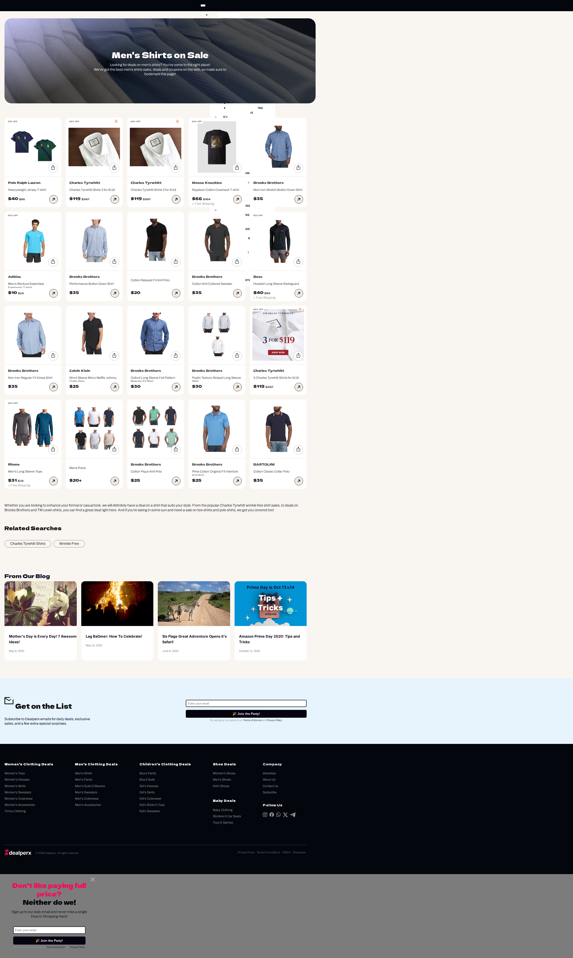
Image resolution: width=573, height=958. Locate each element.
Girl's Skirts (147, 792)
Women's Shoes (224, 773)
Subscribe (270, 792)
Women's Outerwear (18, 798)
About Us (269, 779)
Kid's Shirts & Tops (152, 805)
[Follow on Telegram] (292, 816)
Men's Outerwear (87, 798)
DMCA (286, 852)
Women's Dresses (17, 779)
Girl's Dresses (148, 786)
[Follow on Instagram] (265, 815)
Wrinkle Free (69, 543)
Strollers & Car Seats (227, 816)
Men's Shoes (222, 779)
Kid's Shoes (221, 786)
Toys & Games (223, 822)
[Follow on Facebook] (271, 815)
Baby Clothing (223, 810)
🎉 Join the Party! (246, 713)
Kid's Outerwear (150, 798)
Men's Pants (83, 779)
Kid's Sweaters (149, 811)
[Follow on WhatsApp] (278, 815)
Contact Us (270, 786)
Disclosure (299, 852)
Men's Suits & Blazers (90, 786)
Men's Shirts (83, 773)
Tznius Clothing (15, 811)
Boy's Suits (147, 779)
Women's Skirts (15, 786)
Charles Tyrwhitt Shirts (27, 543)
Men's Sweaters (86, 792)
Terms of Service (252, 720)
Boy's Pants (147, 773)
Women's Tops (14, 773)
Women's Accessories (19, 805)
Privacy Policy (274, 720)
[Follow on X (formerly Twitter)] (285, 816)
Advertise (269, 773)
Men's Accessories (88, 805)
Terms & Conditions (268, 852)
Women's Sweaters (17, 792)
